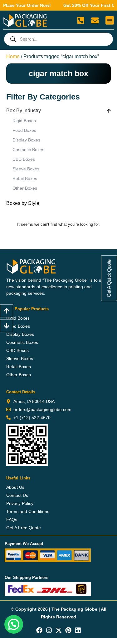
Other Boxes (24, 188)
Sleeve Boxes (25, 168)
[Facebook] (39, 630)
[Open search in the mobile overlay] (58, 39)
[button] (109, 20)
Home (13, 56)
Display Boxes (26, 139)
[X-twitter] (59, 630)
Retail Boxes (24, 178)
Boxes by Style (22, 203)
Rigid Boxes (24, 120)
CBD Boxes (23, 159)
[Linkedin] (78, 630)
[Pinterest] (68, 630)
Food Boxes (24, 130)
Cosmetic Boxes (28, 149)
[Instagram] (49, 630)
